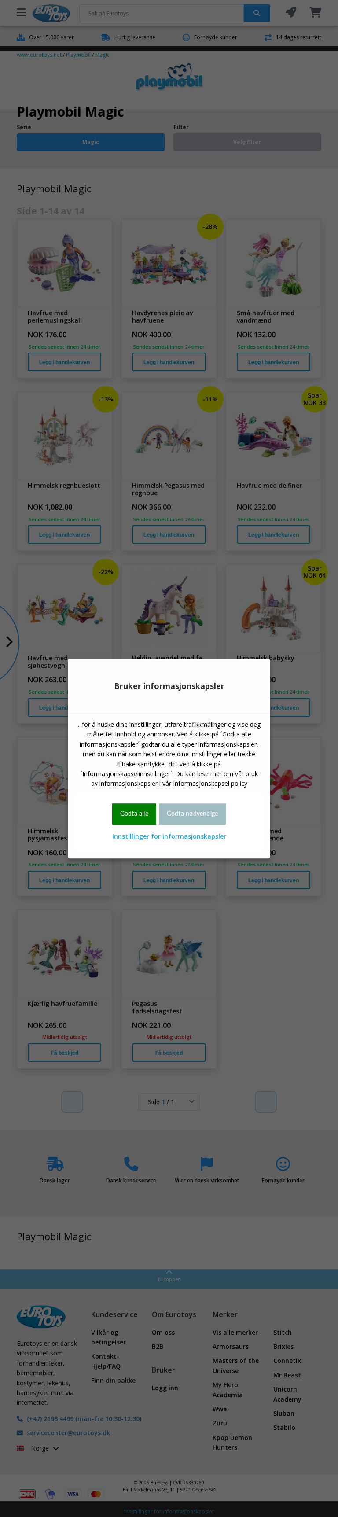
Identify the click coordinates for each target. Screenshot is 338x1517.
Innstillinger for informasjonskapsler (169, 836)
